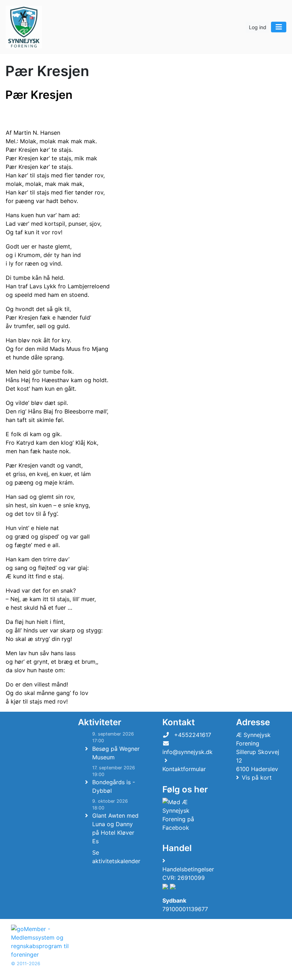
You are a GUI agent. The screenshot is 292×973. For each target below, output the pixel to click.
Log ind (257, 27)
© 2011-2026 (25, 963)
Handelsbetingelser (188, 869)
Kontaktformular (184, 768)
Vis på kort (257, 777)
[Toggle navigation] (278, 27)
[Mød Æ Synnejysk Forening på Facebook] (186, 815)
